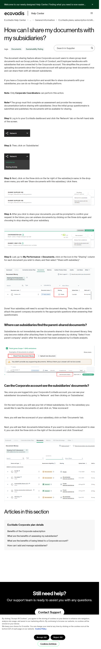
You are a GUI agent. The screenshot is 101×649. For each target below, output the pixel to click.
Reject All (57, 637)
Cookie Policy (40, 629)
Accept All (42, 637)
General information (45, 20)
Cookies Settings (48, 644)
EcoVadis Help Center (15, 20)
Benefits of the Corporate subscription (26, 531)
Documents (16, 49)
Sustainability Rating (34, 49)
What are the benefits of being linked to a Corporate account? (37, 540)
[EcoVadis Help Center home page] (14, 13)
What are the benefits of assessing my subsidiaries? (32, 536)
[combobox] (73, 48)
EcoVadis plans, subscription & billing (77, 20)
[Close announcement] (92, 4)
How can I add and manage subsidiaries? (27, 545)
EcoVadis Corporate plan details (25, 524)
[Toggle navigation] (92, 13)
